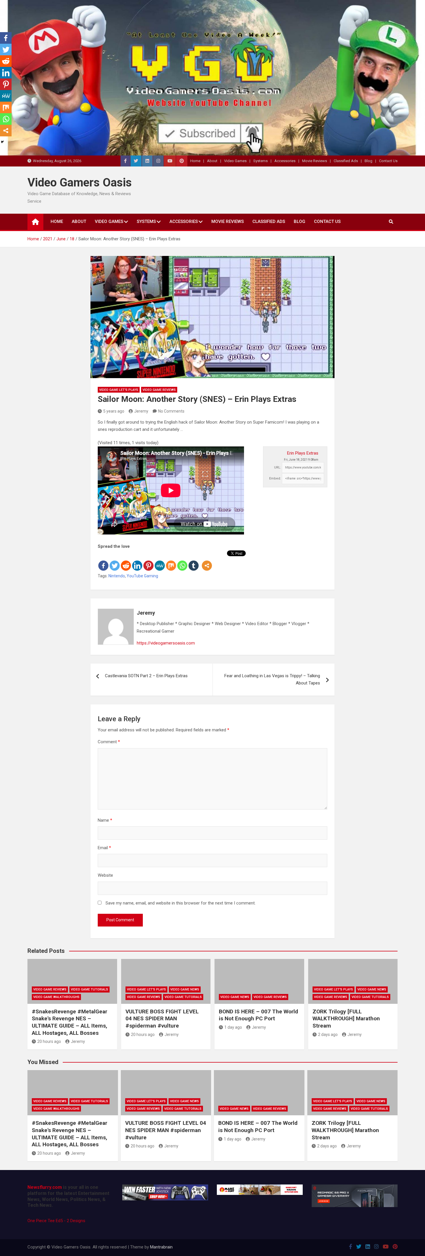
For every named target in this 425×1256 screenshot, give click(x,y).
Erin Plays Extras (302, 453)
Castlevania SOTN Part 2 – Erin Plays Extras (146, 675)
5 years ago (113, 411)
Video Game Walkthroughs (56, 997)
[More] (207, 561)
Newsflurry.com (44, 1187)
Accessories (284, 161)
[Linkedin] (137, 561)
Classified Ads (346, 161)
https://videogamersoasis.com (166, 643)
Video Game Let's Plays (118, 390)
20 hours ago (49, 1041)
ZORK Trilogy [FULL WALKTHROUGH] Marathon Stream (346, 1018)
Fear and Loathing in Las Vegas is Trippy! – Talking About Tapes (272, 679)
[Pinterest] (148, 561)
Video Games (235, 161)
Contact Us (388, 161)
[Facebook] (103, 561)
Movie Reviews (314, 161)
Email (104, 847)
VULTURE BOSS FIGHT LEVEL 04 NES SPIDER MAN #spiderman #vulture (162, 1018)
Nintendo (116, 576)
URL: (277, 467)
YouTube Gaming (142, 576)
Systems (260, 161)
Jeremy (141, 411)
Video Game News (184, 989)
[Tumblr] (194, 561)
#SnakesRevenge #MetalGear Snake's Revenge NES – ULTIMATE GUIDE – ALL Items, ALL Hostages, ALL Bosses (69, 1022)
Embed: (275, 478)
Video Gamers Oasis (79, 182)
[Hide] (2, 142)
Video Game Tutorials (89, 989)
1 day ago (233, 1027)
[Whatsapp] (182, 561)
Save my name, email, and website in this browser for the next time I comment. (181, 903)
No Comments (171, 411)
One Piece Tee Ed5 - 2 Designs (56, 1220)
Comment (109, 741)
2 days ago (328, 1034)
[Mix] (171, 561)
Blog (368, 161)
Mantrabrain (161, 1247)
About (212, 161)
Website (105, 875)
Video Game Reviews (159, 390)
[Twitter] (115, 561)
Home (195, 161)
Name (105, 820)
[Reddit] (126, 561)
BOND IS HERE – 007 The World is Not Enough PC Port (258, 1015)
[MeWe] (160, 561)
